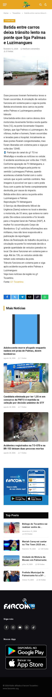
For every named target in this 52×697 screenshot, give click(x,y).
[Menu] (5, 4)
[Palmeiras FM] (26, 4)
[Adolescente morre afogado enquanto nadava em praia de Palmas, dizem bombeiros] (26, 329)
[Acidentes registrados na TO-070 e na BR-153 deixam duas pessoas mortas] (26, 427)
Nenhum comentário (31, 49)
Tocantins (9, 21)
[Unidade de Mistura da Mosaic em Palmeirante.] (11, 560)
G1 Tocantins (16, 282)
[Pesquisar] (40, 4)
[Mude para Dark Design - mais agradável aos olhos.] (45, 4)
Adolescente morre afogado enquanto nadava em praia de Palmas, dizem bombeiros (25, 350)
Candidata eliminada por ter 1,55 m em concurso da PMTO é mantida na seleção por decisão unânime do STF (24, 399)
